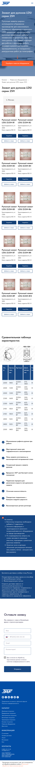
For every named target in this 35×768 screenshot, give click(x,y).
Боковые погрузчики (7, 714)
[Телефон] (6, 690)
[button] (17, 59)
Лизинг (4, 730)
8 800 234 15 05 (6, 741)
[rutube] (18, 690)
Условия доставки (7, 728)
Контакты (6, 739)
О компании (5, 726)
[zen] (15, 690)
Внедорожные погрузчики (9, 706)
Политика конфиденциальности (10, 696)
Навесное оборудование (18, 72)
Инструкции (5, 732)
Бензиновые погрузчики (8, 710)
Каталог (4, 72)
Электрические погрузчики (9, 708)
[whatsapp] (3, 690)
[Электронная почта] (9, 690)
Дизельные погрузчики (8, 703)
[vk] (12, 690)
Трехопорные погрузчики (8, 712)
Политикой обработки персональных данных (15, 765)
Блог (3, 734)
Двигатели (5, 718)
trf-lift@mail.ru (6, 743)
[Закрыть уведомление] (34, 761)
